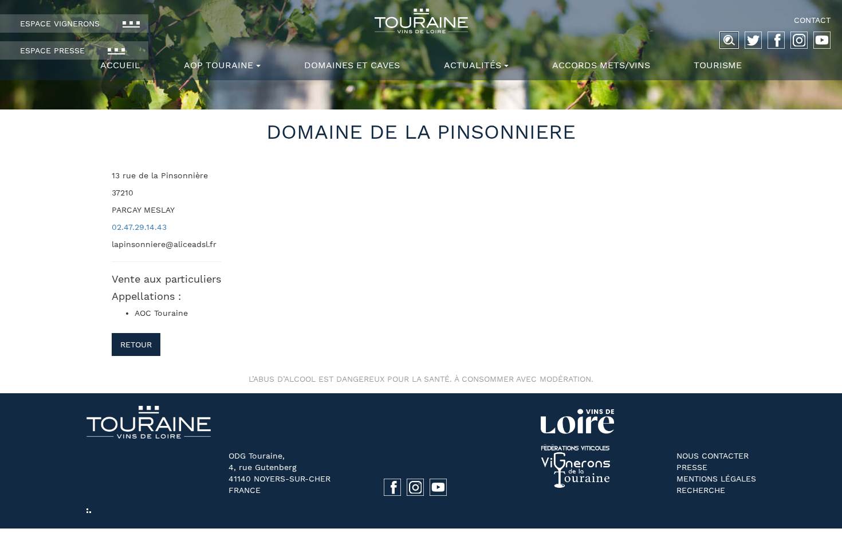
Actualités (472, 65)
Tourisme (718, 65)
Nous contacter (712, 455)
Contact (812, 20)
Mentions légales (716, 478)
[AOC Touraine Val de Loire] (421, 21)
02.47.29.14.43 (139, 227)
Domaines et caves (352, 65)
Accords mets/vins (601, 65)
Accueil (120, 65)
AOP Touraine (218, 65)
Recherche (700, 490)
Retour (136, 344)
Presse (691, 467)
